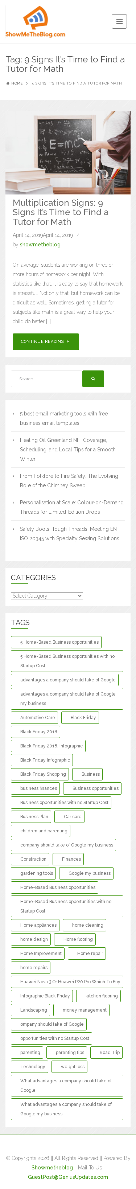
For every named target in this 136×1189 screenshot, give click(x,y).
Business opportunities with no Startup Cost (64, 802)
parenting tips (70, 1052)
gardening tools (36, 873)
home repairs (34, 967)
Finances (71, 859)
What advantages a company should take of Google (66, 1085)
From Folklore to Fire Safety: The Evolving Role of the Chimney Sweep (69, 480)
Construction (33, 859)
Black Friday (83, 717)
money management (85, 1010)
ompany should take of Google (52, 1024)
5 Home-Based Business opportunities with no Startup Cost (67, 661)
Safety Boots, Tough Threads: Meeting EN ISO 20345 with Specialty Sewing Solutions (69, 533)
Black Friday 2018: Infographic (51, 746)
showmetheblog (40, 244)
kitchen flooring (102, 996)
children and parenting (43, 830)
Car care (73, 816)
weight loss (73, 1066)
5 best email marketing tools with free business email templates (64, 418)
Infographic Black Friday (45, 996)
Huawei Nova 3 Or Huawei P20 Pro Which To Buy (70, 981)
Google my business (90, 873)
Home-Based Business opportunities (57, 887)
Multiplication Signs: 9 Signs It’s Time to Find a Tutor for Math (60, 212)
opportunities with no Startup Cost (54, 1038)
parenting (30, 1052)
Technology (32, 1066)
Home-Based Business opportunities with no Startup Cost (65, 906)
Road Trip (110, 1052)
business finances (38, 788)
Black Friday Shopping (43, 774)
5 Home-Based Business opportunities (59, 642)
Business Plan (34, 816)
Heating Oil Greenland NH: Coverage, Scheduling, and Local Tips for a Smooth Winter (68, 449)
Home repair (90, 953)
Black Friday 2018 (38, 731)
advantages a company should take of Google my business (68, 699)
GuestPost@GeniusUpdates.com (68, 1177)
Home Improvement (41, 953)
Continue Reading (43, 341)
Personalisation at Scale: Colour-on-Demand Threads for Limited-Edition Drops (72, 507)
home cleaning (87, 925)
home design (34, 939)
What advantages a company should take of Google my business (66, 1109)
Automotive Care (37, 717)
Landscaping (33, 1010)
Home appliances (38, 925)
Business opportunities (96, 788)
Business (91, 774)
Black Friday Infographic (45, 760)
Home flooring (78, 939)
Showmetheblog (52, 1167)
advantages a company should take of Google (68, 679)
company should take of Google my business (66, 845)
